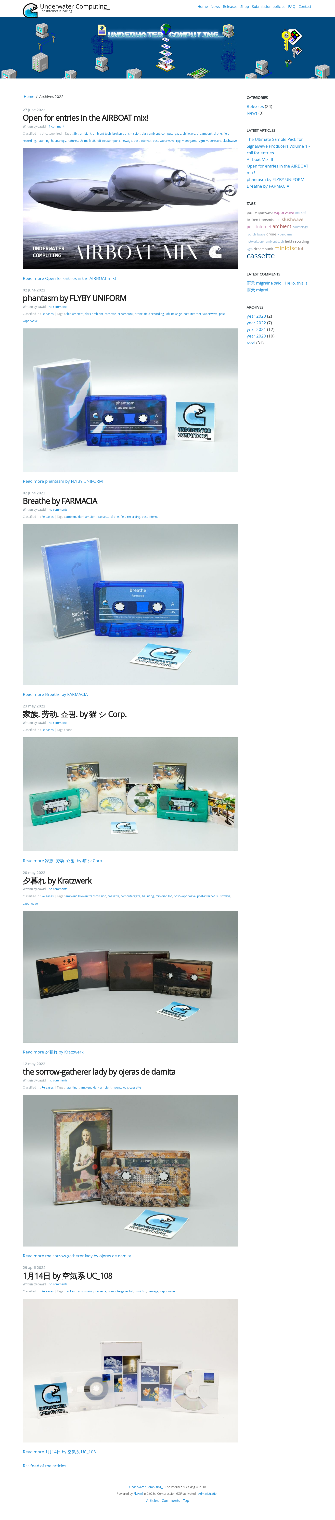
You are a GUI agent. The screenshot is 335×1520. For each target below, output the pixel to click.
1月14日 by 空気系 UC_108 (67, 1275)
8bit (75, 133)
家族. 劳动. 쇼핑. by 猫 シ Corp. (75, 714)
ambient (85, 133)
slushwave (230, 141)
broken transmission (126, 133)
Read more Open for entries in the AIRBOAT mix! (69, 278)
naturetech (75, 141)
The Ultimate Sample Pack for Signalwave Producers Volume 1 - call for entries (278, 145)
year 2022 (256, 322)
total (251, 343)
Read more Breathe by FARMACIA (55, 694)
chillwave (189, 133)
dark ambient (151, 133)
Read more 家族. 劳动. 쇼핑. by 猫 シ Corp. (63, 860)
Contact (304, 6)
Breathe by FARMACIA (60, 500)
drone (218, 133)
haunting (44, 141)
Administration (208, 1493)
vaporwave (213, 141)
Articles (152, 1500)
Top (186, 1500)
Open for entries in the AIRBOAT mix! (85, 117)
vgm (202, 141)
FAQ (292, 6)
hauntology (58, 141)
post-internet (142, 141)
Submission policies (268, 6)
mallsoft (89, 141)
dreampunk (204, 133)
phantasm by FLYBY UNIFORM (75, 298)
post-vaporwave (164, 141)
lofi (99, 141)
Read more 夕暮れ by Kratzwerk (53, 1052)
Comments (171, 1500)
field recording (154, 314)
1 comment (56, 126)
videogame (189, 141)
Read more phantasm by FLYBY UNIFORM (63, 481)
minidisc (161, 896)
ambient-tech (102, 133)
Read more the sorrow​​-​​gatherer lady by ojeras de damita (77, 1256)
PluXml (138, 1493)
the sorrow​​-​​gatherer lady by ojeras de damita (99, 1071)
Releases (230, 6)
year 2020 (256, 336)
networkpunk (111, 141)
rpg (178, 141)
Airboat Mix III (260, 159)
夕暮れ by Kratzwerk (57, 880)
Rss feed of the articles (44, 1465)
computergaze (171, 133)
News (215, 6)
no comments (58, 307)
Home (202, 6)
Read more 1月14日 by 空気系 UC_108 (59, 1452)
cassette (110, 314)
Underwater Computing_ (75, 6)
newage (126, 141)
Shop (244, 6)
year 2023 (256, 316)
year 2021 (256, 329)
